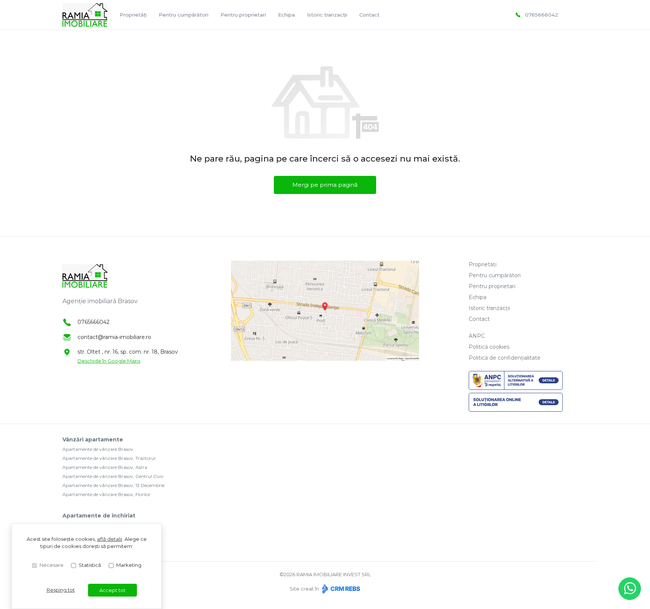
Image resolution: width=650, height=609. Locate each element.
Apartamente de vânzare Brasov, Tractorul (108, 458)
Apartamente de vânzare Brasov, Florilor (106, 494)
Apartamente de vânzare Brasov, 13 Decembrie (113, 485)
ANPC (477, 336)
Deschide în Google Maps (108, 361)
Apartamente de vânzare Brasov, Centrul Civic (113, 476)
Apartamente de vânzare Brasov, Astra (104, 467)
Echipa (286, 15)
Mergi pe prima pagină (325, 184)
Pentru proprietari (243, 15)
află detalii (109, 539)
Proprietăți (133, 15)
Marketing (128, 565)
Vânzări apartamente (92, 439)
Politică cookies (489, 346)
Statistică (90, 565)
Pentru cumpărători (183, 15)
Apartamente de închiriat (98, 515)
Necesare (51, 565)
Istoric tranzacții (327, 15)
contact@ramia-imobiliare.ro (114, 337)
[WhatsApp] (629, 588)
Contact (369, 15)
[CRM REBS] (340, 589)
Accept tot (112, 590)
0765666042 (541, 15)
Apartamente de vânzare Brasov (97, 449)
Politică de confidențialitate (505, 357)
